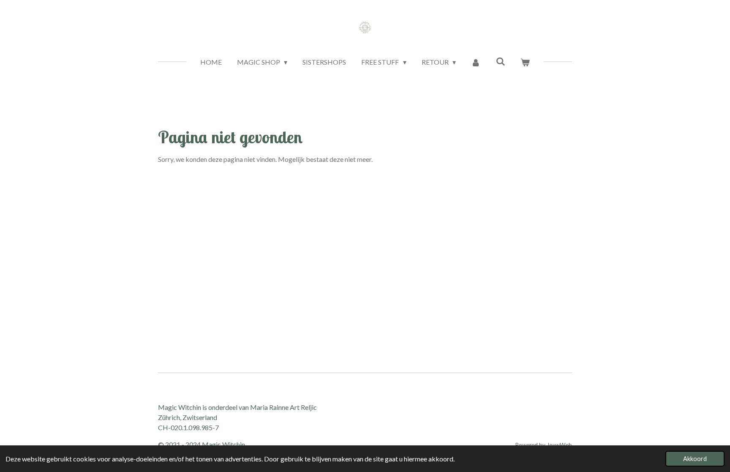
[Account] (476, 62)
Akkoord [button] (695, 458)
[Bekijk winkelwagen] (525, 62)
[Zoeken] (500, 61)
